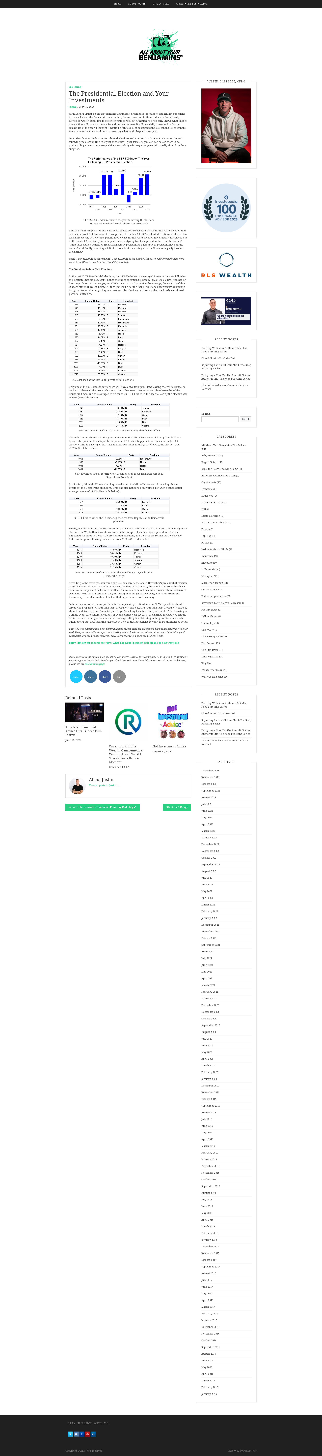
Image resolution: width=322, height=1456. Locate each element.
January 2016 (209, 1394)
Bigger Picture (209, 462)
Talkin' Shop (208, 616)
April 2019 (207, 1139)
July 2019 (206, 1119)
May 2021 (206, 971)
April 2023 (207, 824)
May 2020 (206, 1052)
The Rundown (209, 650)
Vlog (203, 663)
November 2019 (210, 1092)
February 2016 (209, 1387)
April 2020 (207, 1058)
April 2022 (207, 898)
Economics (207, 489)
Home (117, 4)
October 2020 (209, 1018)
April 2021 (207, 978)
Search (205, 413)
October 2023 (209, 784)
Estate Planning (210, 515)
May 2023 (206, 817)
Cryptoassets (208, 482)
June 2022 (207, 884)
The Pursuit (208, 643)
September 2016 (210, 1347)
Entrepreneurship (212, 502)
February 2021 (209, 991)
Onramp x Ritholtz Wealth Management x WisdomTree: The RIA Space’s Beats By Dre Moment (125, 754)
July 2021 (206, 958)
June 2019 (207, 1126)
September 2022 (210, 864)
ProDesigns (250, 1450)
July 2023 (206, 804)
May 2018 (206, 1213)
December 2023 (210, 770)
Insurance (207, 556)
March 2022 (208, 904)
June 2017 (207, 1286)
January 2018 (209, 1239)
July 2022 (206, 877)
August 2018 (208, 1193)
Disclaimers (161, 4)
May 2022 (206, 891)
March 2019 (208, 1146)
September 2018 (210, 1186)
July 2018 (206, 1199)
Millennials (208, 569)
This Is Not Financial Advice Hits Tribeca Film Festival (83, 731)
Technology (208, 623)
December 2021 (210, 924)
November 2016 (210, 1333)
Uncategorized (210, 656)
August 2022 (208, 871)
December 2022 (210, 844)
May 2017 (206, 1293)
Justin (73, 107)
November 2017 (210, 1253)
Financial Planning (212, 522)
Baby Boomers (209, 455)
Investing (75, 87)
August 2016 (208, 1353)
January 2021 (209, 998)
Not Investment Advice (169, 746)
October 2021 (209, 938)
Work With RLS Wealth (192, 4)
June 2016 (207, 1360)
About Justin (137, 4)
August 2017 (208, 1273)
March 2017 (208, 1307)
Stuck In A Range (177, 807)
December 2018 (210, 1166)
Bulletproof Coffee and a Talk (218, 475)
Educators (207, 495)
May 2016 (206, 1367)
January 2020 (209, 1079)
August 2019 (208, 1112)
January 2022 (209, 918)
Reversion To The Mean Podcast (220, 603)
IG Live (205, 542)
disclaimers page (95, 664)
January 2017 (209, 1320)
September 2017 (210, 1266)
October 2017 (209, 1260)
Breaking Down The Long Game (219, 469)
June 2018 (207, 1206)
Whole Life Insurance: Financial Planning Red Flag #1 (103, 807)
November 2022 (210, 851)
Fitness (205, 529)
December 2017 (210, 1246)
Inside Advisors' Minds (214, 549)
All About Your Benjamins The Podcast (224, 445)
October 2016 (209, 1340)
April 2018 (207, 1219)
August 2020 (208, 1032)
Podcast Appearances (213, 596)
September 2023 (210, 790)
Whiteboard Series (212, 676)
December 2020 (210, 1005)
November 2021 (210, 931)
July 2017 (206, 1280)
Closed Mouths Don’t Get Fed (218, 358)
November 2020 (210, 1012)
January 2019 (209, 1159)
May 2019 (206, 1132)
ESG (203, 509)
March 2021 (208, 985)
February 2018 (209, 1233)
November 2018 (210, 1172)
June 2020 (207, 1045)
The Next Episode (211, 636)
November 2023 (210, 777)
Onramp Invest (210, 589)
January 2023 (209, 837)
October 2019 (209, 1099)
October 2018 (209, 1179)
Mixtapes (206, 576)
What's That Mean (212, 670)
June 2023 (207, 810)
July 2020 (206, 1038)
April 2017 (207, 1300)
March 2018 (208, 1226)
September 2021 (210, 945)
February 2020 (209, 1072)
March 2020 (208, 1065)
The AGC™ (207, 629)
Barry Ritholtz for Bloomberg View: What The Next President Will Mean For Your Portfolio (124, 643)
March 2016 (208, 1380)
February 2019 (209, 1152)
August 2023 (208, 797)
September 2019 (210, 1105)
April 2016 (207, 1374)
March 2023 (208, 831)
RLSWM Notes (209, 609)
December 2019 (210, 1085)
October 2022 (209, 857)
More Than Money (212, 583)
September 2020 (210, 1025)
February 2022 (209, 911)
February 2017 (209, 1313)
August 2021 (208, 951)
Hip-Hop (206, 536)
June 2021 (207, 965)
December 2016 (210, 1327)
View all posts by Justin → (104, 785)
